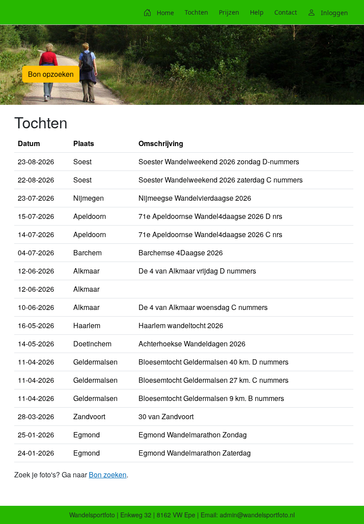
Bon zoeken (108, 474)
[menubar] (245, 12)
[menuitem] (158, 12)
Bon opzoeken (51, 74)
